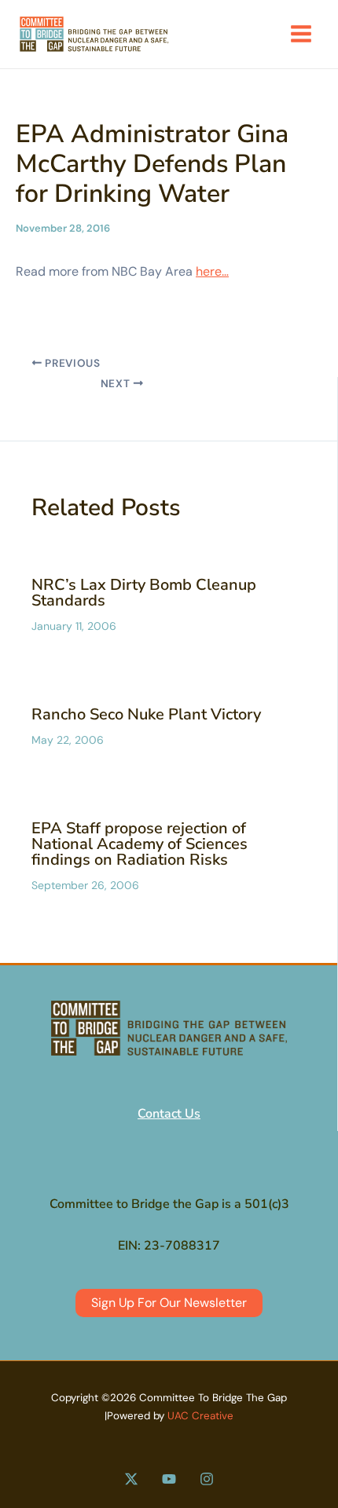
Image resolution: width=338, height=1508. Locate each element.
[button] (169, 1303)
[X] (131, 1479)
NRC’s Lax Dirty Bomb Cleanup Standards (143, 592)
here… (212, 271)
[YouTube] (169, 1479)
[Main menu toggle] (301, 34)
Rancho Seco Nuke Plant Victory (146, 714)
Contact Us (169, 1113)
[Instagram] (207, 1479)
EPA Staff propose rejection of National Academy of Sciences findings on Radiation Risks (139, 844)
